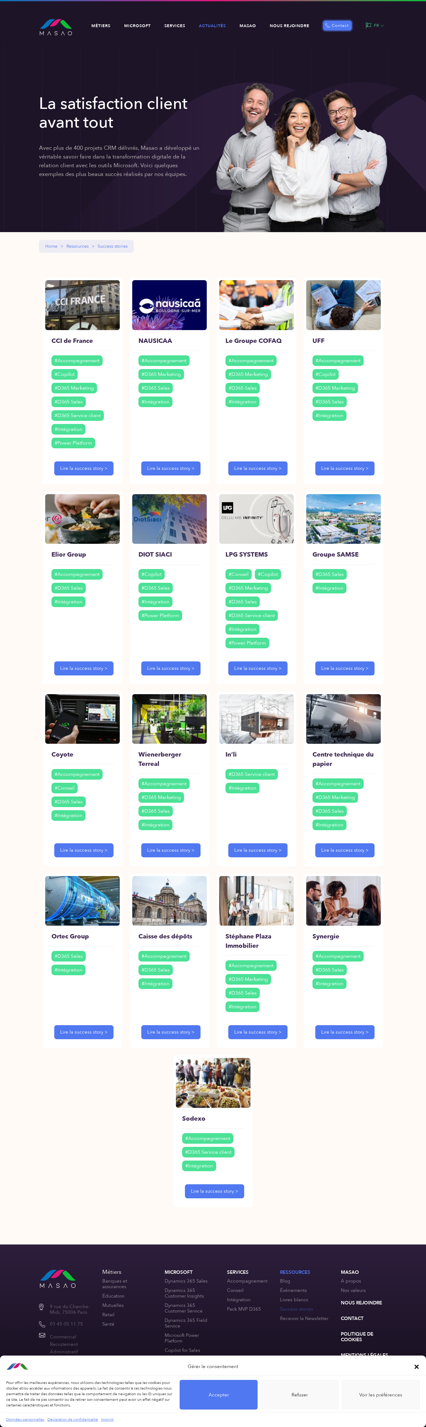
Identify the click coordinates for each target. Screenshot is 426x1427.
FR (376, 25)
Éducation (113, 1296)
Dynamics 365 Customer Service (184, 1308)
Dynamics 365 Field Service (186, 1323)
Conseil (235, 1290)
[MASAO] (56, 27)
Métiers (100, 26)
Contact (340, 25)
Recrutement (64, 1344)
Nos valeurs (353, 1290)
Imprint (107, 1419)
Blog (285, 1281)
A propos (351, 1281)
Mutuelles (113, 1305)
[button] (417, 1366)
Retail (108, 1315)
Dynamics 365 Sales (186, 1281)
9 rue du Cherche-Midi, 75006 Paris (70, 1309)
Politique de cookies (357, 1337)
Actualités (212, 26)
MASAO (248, 26)
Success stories (296, 1309)
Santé (108, 1324)
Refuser (300, 1395)
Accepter (219, 1395)
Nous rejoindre (289, 26)
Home (51, 246)
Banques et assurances (114, 1284)
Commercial (63, 1337)
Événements (293, 1290)
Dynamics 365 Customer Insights (184, 1293)
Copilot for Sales (182, 1350)
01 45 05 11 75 (66, 1324)
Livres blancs (294, 1300)
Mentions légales (364, 1355)
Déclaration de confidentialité (72, 1419)
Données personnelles (25, 1419)
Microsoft (137, 26)
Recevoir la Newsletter (304, 1318)
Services (174, 26)
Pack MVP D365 (244, 1309)
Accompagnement (247, 1281)
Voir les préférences (380, 1395)
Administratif (64, 1352)
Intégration (239, 1300)
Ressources (77, 246)
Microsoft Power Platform (182, 1338)
